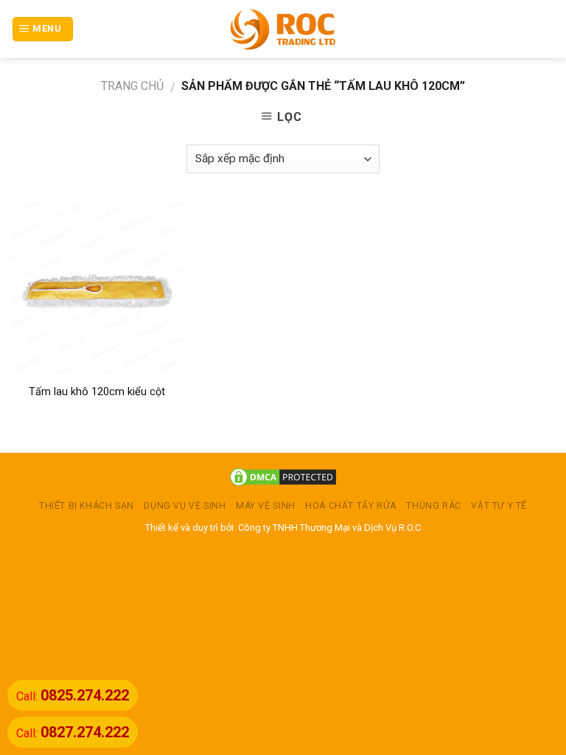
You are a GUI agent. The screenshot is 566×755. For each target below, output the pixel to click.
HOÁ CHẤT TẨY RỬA (350, 506)
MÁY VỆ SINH (266, 506)
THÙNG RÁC (433, 506)
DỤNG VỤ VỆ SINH (185, 506)
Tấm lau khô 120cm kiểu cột (97, 392)
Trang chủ (132, 86)
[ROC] (283, 29)
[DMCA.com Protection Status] (283, 476)
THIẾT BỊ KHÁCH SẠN (86, 506)
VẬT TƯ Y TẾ (499, 506)
